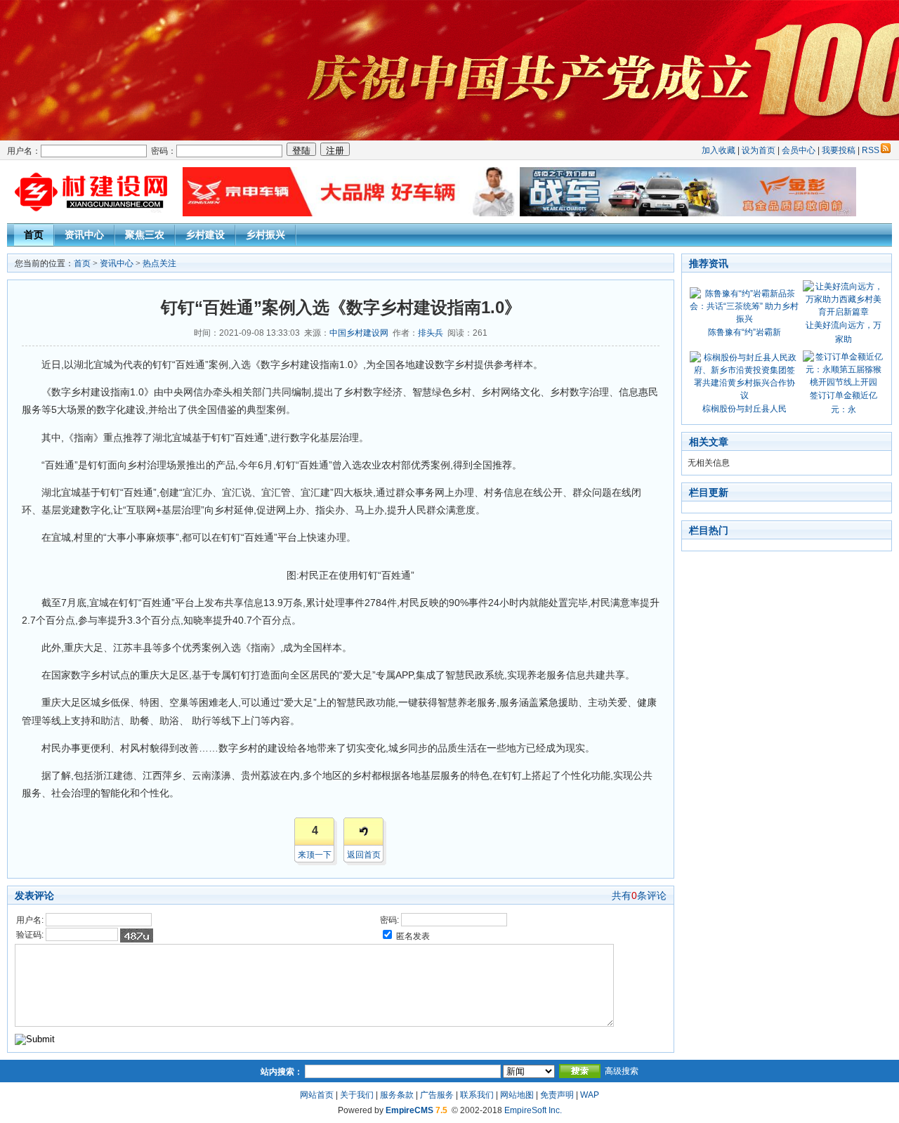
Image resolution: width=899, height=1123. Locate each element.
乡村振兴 (265, 234)
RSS (870, 150)
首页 (34, 234)
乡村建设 (205, 234)
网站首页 (317, 1095)
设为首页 (758, 150)
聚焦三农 (144, 234)
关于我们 (357, 1095)
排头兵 (430, 333)
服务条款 (397, 1095)
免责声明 (557, 1095)
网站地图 (517, 1095)
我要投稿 (838, 150)
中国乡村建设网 (358, 333)
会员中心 (798, 150)
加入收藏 (718, 150)
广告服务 (437, 1095)
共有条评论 (639, 895)
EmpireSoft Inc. (533, 1110)
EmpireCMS (409, 1110)
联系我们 (477, 1095)
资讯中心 (84, 234)
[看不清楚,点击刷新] (136, 935)
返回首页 (364, 855)
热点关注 (159, 263)
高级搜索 (621, 1071)
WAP (589, 1095)
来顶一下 (315, 855)
